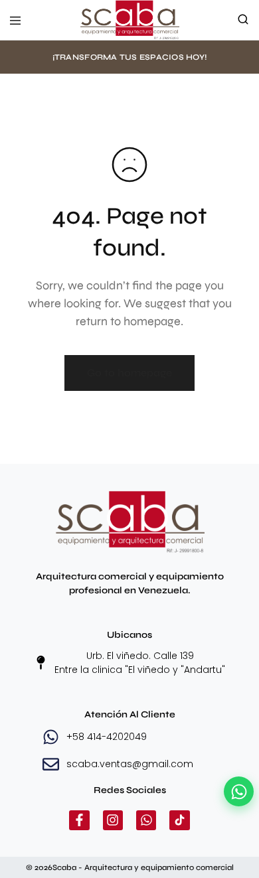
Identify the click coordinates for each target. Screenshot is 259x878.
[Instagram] (113, 820)
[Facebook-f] (79, 820)
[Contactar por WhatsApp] (239, 791)
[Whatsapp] (146, 820)
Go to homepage (129, 372)
